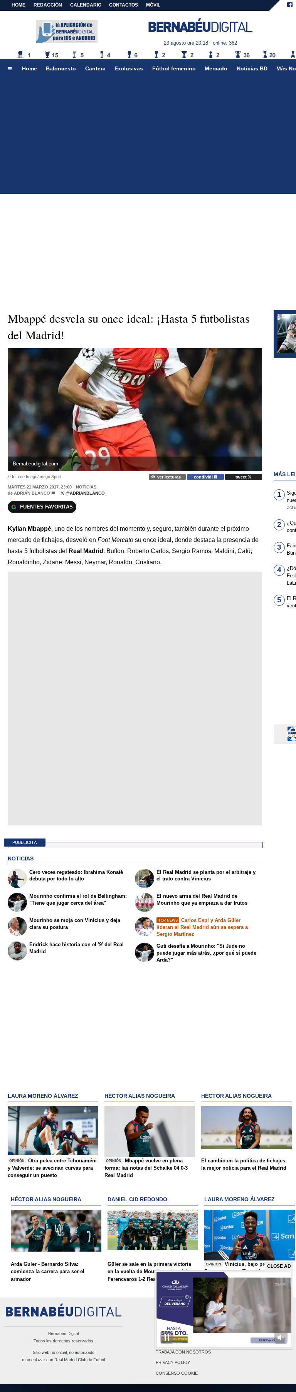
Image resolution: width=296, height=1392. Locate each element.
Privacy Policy (173, 1362)
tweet (241, 477)
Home (18, 5)
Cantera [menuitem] (95, 68)
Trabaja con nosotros (183, 1352)
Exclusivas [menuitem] (128, 68)
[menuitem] (9, 69)
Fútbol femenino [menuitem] (174, 68)
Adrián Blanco (32, 493)
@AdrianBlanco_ (85, 493)
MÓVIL (153, 5)
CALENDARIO (85, 5)
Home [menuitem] (29, 68)
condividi (204, 477)
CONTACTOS (123, 5)
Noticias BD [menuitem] (252, 68)
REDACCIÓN (48, 5)
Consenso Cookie (177, 1373)
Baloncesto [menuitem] (61, 68)
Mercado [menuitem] (216, 68)
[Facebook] (290, 5)
